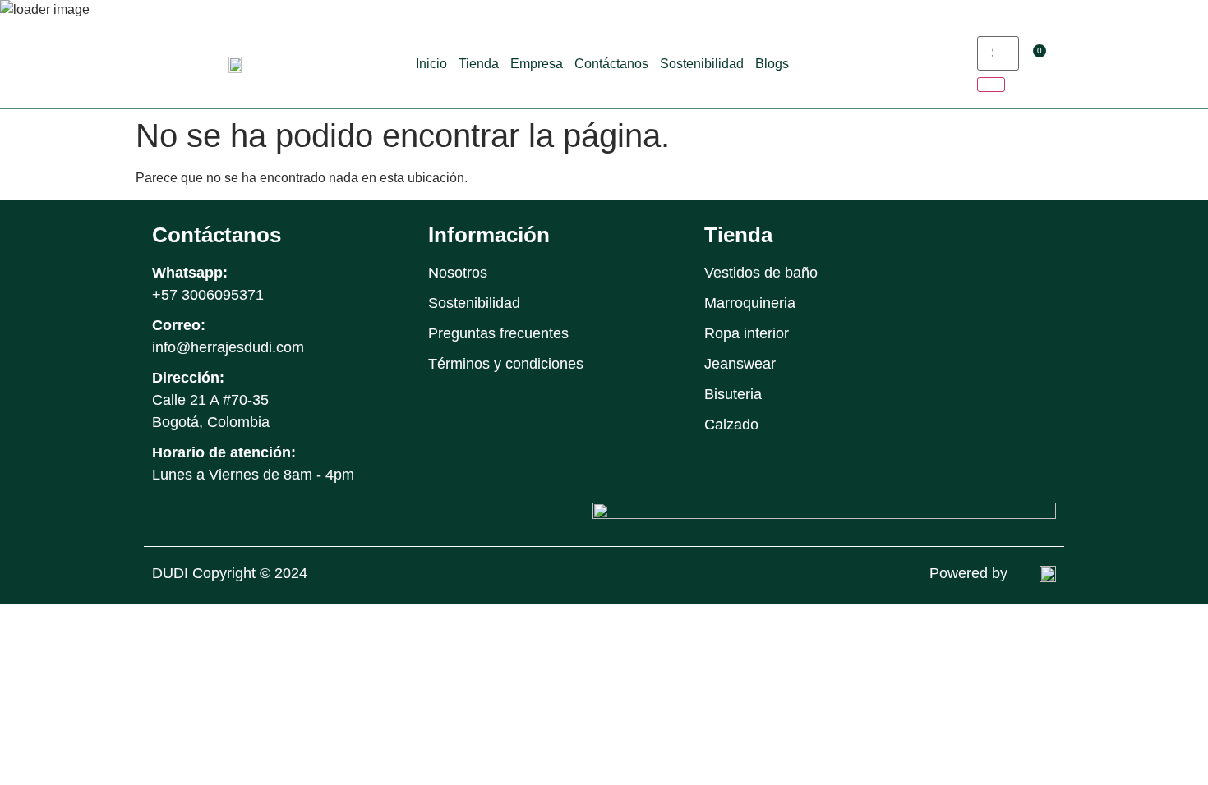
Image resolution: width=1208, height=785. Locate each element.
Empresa (536, 64)
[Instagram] (1003, 238)
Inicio (431, 64)
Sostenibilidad (702, 64)
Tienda (479, 64)
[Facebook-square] (966, 238)
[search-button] (991, 84)
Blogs (772, 64)
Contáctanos (611, 64)
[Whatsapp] (1040, 238)
